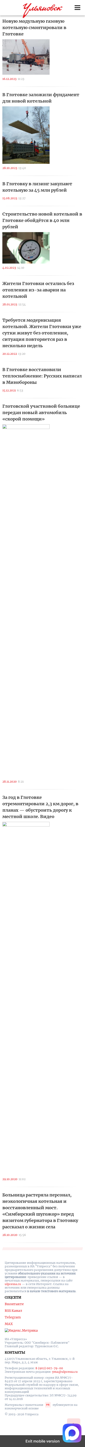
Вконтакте (14, 1304)
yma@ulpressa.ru (65, 1371)
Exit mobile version (43, 1441)
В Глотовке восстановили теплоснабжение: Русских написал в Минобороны (42, 376)
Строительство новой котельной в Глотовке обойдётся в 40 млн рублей (42, 220)
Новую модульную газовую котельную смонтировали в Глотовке (34, 27)
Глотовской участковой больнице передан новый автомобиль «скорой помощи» (41, 412)
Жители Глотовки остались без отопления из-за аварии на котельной (38, 290)
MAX (9, 1324)
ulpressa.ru (13, 1284)
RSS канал (13, 1310)
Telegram (13, 1317)
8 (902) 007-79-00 (49, 1368)
